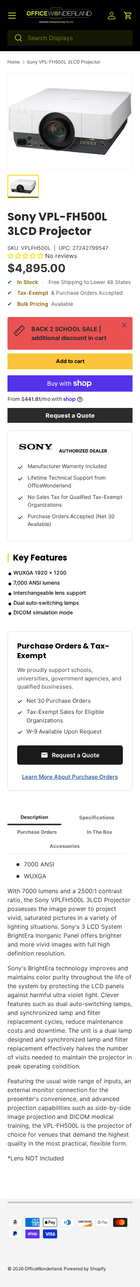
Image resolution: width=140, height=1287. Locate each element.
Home (13, 62)
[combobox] (70, 38)
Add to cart (70, 361)
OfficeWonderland (43, 1268)
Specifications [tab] (96, 817)
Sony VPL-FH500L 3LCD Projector (63, 62)
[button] (128, 15)
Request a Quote (70, 415)
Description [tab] (34, 817)
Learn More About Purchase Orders (70, 776)
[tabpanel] (70, 1011)
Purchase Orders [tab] (37, 832)
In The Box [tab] (99, 832)
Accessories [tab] (65, 846)
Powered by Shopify (85, 1268)
